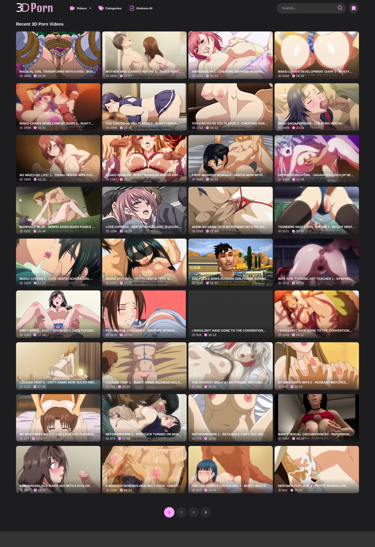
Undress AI (144, 8)
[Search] (340, 8)
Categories (113, 8)
